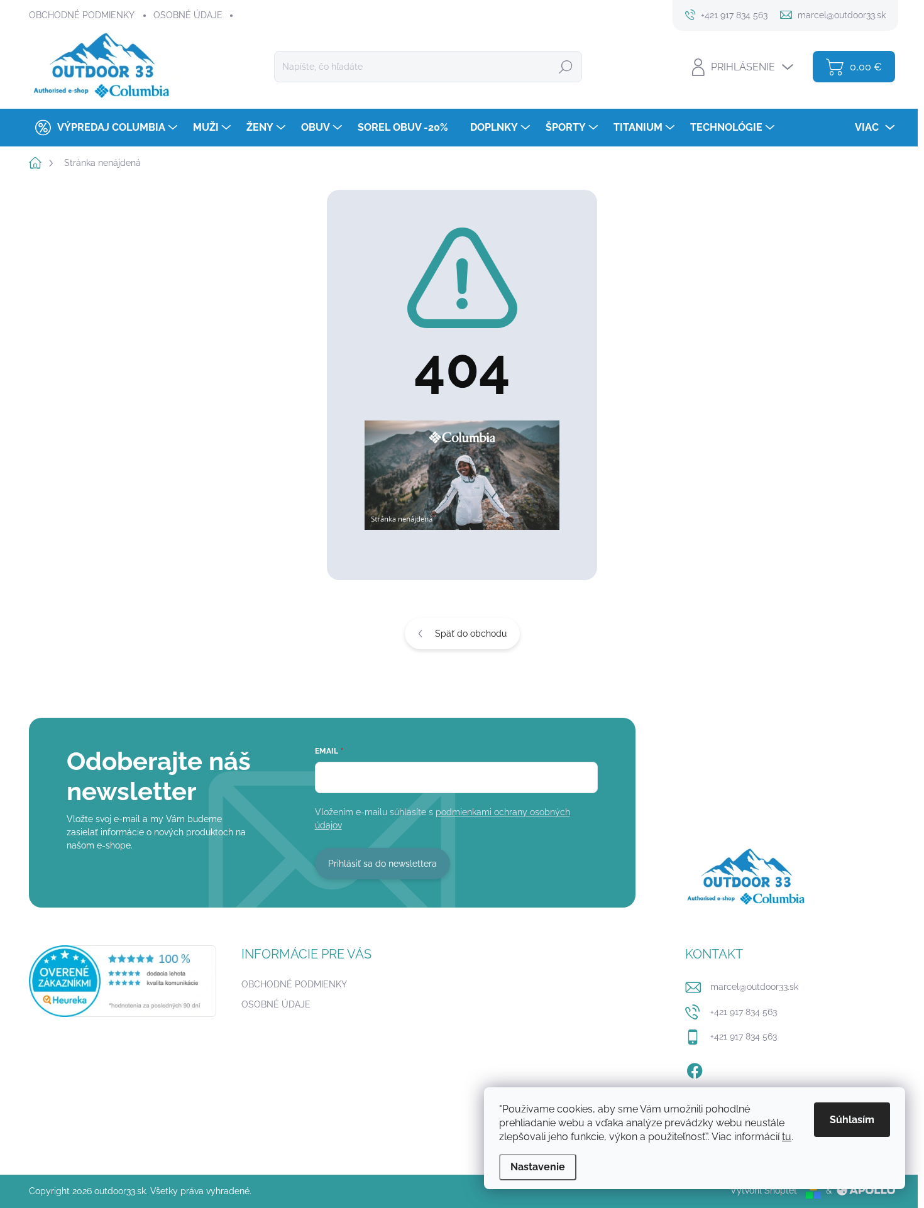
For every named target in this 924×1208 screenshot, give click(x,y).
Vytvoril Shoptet (763, 1190)
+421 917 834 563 (743, 1012)
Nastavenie (537, 1167)
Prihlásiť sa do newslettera (382, 864)
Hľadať (566, 67)
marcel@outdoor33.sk (754, 987)
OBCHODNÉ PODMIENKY (82, 15)
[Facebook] (694, 1068)
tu (786, 1137)
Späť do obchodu (471, 634)
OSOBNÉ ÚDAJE (188, 15)
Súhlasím (852, 1120)
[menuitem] (104, 127)
